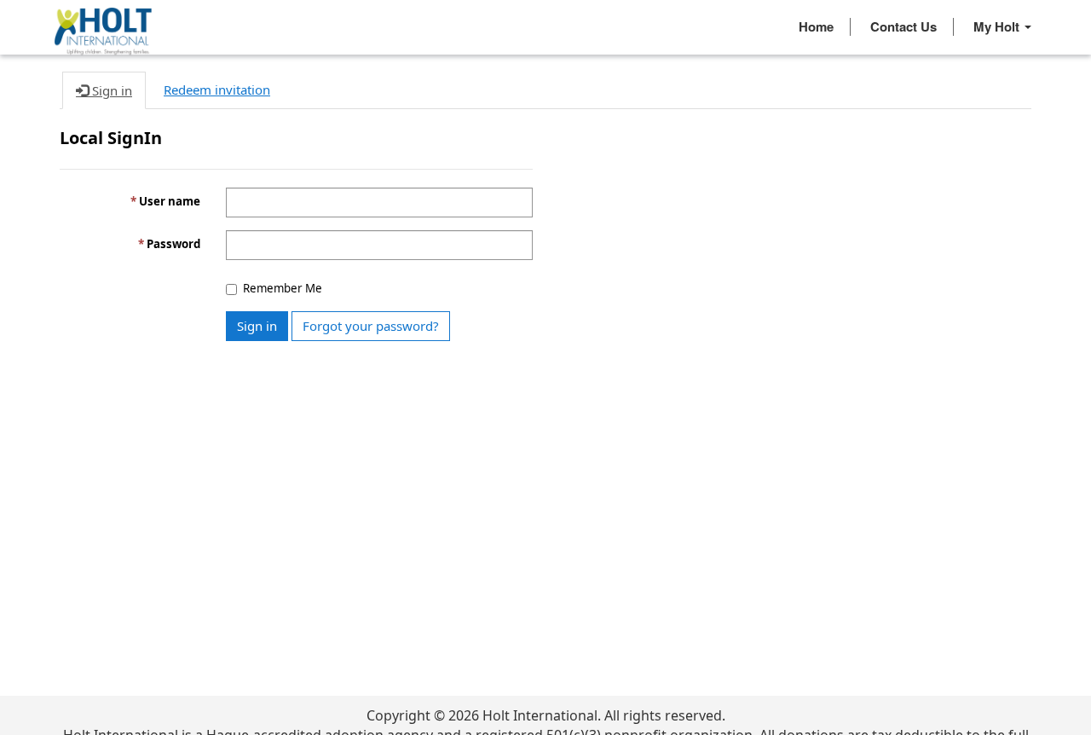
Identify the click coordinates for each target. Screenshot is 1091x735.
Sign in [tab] (110, 90)
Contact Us (903, 26)
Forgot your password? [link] (371, 325)
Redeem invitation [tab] (217, 89)
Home (816, 26)
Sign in (257, 325)
